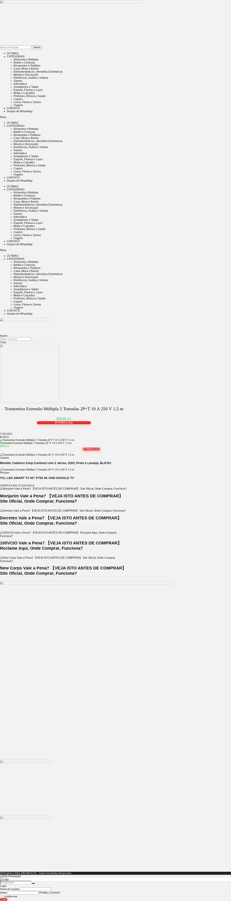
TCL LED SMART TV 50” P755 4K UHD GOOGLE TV (37, 478)
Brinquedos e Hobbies (27, 65)
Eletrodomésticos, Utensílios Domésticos (38, 71)
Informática (20, 83)
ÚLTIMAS (12, 53)
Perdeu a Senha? (49, 892)
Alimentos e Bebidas (26, 59)
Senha (3, 892)
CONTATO (13, 108)
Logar (3, 899)
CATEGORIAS (16, 56)
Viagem (18, 105)
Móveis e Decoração (26, 74)
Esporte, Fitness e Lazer (28, 90)
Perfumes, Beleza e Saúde (30, 96)
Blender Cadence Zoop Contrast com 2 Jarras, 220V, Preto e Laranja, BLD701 (55, 463)
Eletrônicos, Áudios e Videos (31, 77)
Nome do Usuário (9, 889)
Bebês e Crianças (24, 62)
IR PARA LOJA (64, 422)
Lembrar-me (10, 896)
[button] (91, 117)
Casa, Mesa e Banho (26, 68)
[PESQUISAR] (33, 883)
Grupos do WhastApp (19, 111)
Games (18, 80)
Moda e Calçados (24, 93)
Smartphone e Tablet (26, 86)
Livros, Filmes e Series (27, 102)
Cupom (18, 99)
